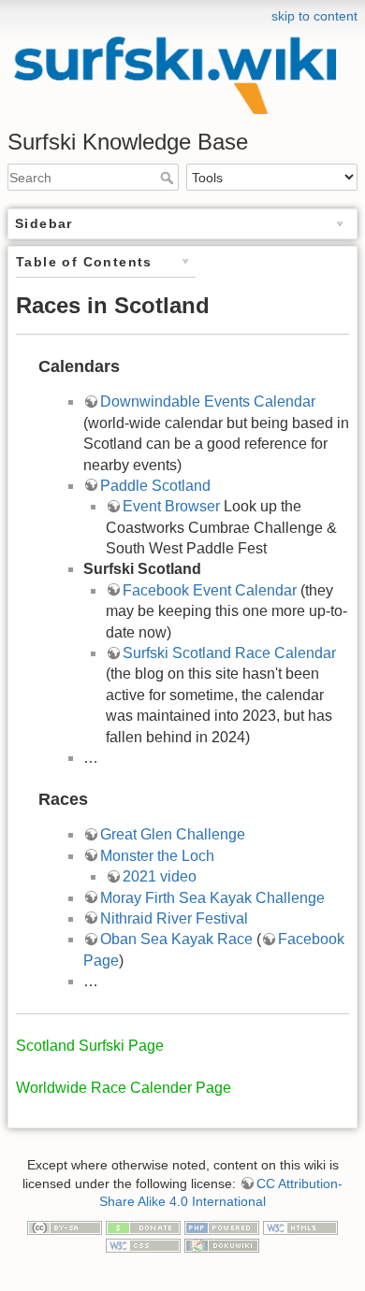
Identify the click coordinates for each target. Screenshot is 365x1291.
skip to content (314, 15)
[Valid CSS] (143, 1245)
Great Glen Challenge (172, 834)
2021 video (160, 876)
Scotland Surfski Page (90, 1046)
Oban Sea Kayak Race (176, 939)
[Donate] (143, 1226)
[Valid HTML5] (300, 1226)
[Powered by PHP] (221, 1226)
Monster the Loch (157, 856)
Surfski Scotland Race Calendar (229, 653)
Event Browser (171, 506)
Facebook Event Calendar (210, 590)
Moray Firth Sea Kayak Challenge (212, 898)
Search (169, 177)
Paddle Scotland (155, 486)
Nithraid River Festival (174, 918)
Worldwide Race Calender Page (123, 1088)
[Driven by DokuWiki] (221, 1245)
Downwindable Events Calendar (207, 401)
